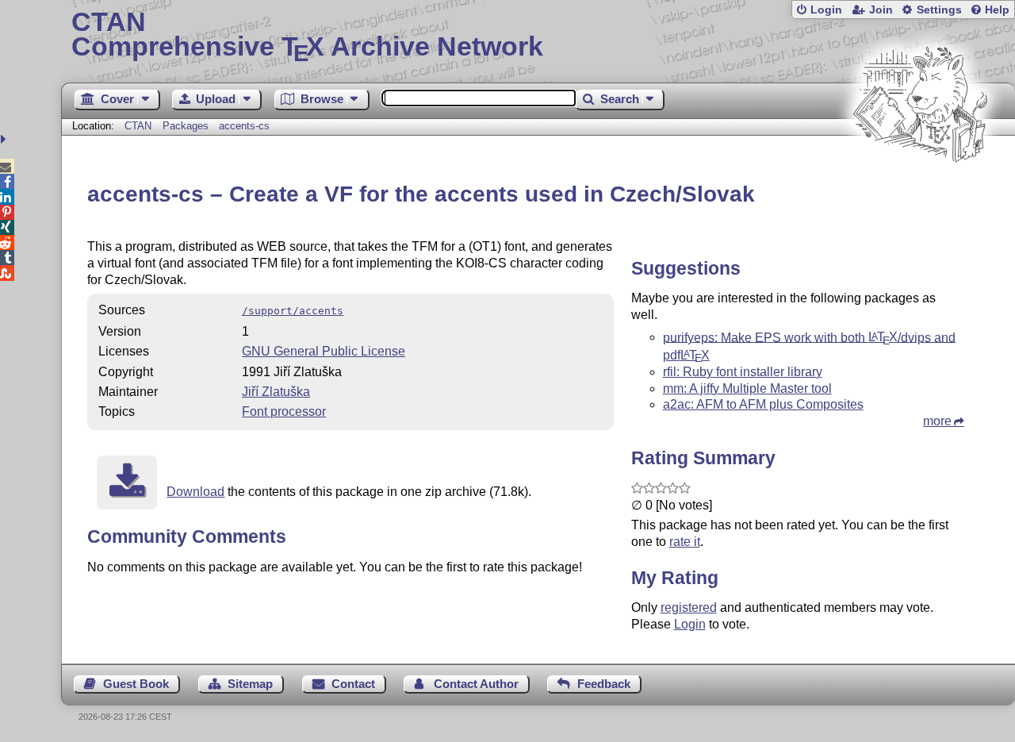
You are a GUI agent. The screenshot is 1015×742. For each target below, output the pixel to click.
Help (997, 10)
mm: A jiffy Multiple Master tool (747, 388)
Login (826, 10)
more (937, 421)
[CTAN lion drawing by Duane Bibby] (920, 192)
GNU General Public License (323, 351)
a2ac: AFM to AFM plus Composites (763, 404)
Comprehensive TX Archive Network (307, 35)
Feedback (603, 683)
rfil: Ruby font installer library (742, 372)
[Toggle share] (5, 139)
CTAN (137, 126)
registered (689, 607)
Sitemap (250, 683)
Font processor (284, 411)
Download (195, 491)
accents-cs (244, 126)
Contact (353, 683)
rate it (684, 541)
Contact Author (476, 683)
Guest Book (136, 683)
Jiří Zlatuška (276, 391)
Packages (187, 126)
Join (881, 10)
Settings (939, 10)
